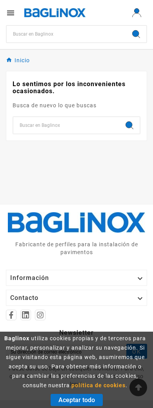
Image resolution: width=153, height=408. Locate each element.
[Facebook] (11, 315)
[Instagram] (40, 315)
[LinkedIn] (26, 315)
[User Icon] (136, 12)
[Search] (136, 34)
